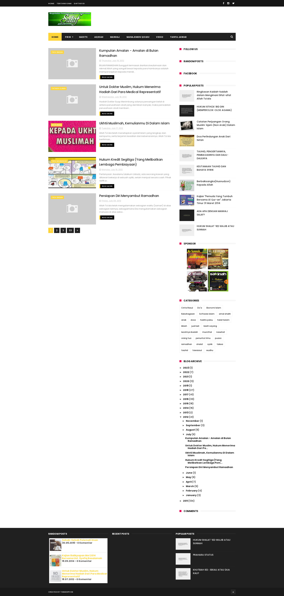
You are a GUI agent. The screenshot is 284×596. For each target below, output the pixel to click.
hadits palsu (206, 320)
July (189, 434)
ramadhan (186, 344)
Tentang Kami (64, 3)
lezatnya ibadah (189, 332)
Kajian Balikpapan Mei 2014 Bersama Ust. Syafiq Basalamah (82, 557)
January (191, 495)
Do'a (199, 307)
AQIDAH (98, 37)
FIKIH (68, 37)
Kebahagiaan (188, 313)
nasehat (220, 332)
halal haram (223, 320)
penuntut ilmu (203, 338)
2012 (186, 417)
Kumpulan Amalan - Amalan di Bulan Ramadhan (208, 439)
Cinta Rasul (187, 307)
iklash (184, 326)
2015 (186, 403)
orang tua (186, 338)
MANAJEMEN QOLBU (138, 37)
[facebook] (223, 3)
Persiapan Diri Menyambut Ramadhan (129, 196)
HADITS (83, 37)
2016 (186, 399)
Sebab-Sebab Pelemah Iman (80, 540)
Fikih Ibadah (57, 52)
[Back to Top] (233, 591)
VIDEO (159, 37)
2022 (186, 372)
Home (51, 3)
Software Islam (206, 313)
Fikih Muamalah (59, 161)
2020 (186, 381)
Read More (107, 77)
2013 (186, 412)
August (190, 429)
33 (70, 230)
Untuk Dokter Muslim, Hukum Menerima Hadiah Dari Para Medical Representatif (84, 573)
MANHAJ (115, 37)
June (189, 472)
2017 (186, 394)
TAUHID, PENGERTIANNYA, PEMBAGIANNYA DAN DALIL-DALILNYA (212, 155)
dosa (193, 320)
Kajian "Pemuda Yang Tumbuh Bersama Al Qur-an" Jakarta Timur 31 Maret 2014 (215, 200)
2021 (186, 376)
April (189, 481)
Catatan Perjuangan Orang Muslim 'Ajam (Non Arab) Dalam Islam (216, 125)
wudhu (209, 350)
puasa (218, 338)
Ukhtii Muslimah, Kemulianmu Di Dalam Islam (134, 123)
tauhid (184, 350)
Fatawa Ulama (59, 88)
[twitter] (233, 3)
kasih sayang (210, 326)
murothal (207, 332)
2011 (185, 500)
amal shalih (225, 313)
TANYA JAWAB (178, 37)
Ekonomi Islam (213, 307)
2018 (186, 390)
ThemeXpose (66, 592)
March (190, 486)
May (189, 477)
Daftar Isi (79, 3)
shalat (199, 344)
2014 (186, 408)
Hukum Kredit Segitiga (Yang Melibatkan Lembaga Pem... (203, 461)
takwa (220, 344)
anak (183, 320)
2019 (186, 385)
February (192, 490)
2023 (186, 367)
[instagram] (228, 3)
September (193, 425)
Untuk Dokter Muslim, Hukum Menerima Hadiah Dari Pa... (210, 447)
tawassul (197, 350)
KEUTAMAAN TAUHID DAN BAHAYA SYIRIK (211, 168)
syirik (209, 344)
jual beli (195, 326)
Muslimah (56, 125)
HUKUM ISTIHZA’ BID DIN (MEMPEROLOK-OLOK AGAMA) (214, 108)
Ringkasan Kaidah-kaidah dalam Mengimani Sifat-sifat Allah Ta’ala (214, 95)
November (193, 421)
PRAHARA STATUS (203, 554)
